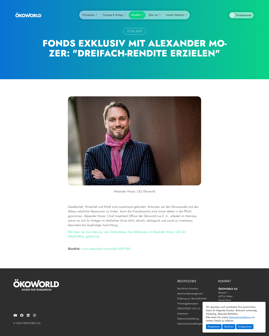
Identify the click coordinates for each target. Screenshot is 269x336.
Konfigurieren (245, 326)
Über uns (154, 15)
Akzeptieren (214, 326)
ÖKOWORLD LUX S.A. (189, 308)
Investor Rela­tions (175, 15)
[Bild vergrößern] (134, 140)
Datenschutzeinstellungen (190, 323)
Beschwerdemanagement (190, 293)
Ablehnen (229, 326)
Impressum (182, 313)
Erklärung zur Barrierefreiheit (192, 298)
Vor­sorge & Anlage (113, 15)
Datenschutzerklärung (240, 317)
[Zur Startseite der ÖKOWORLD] (28, 14)
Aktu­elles (136, 15)
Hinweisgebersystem (187, 303)
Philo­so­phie (88, 15)
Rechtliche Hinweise (187, 288)
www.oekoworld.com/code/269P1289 (106, 249)
